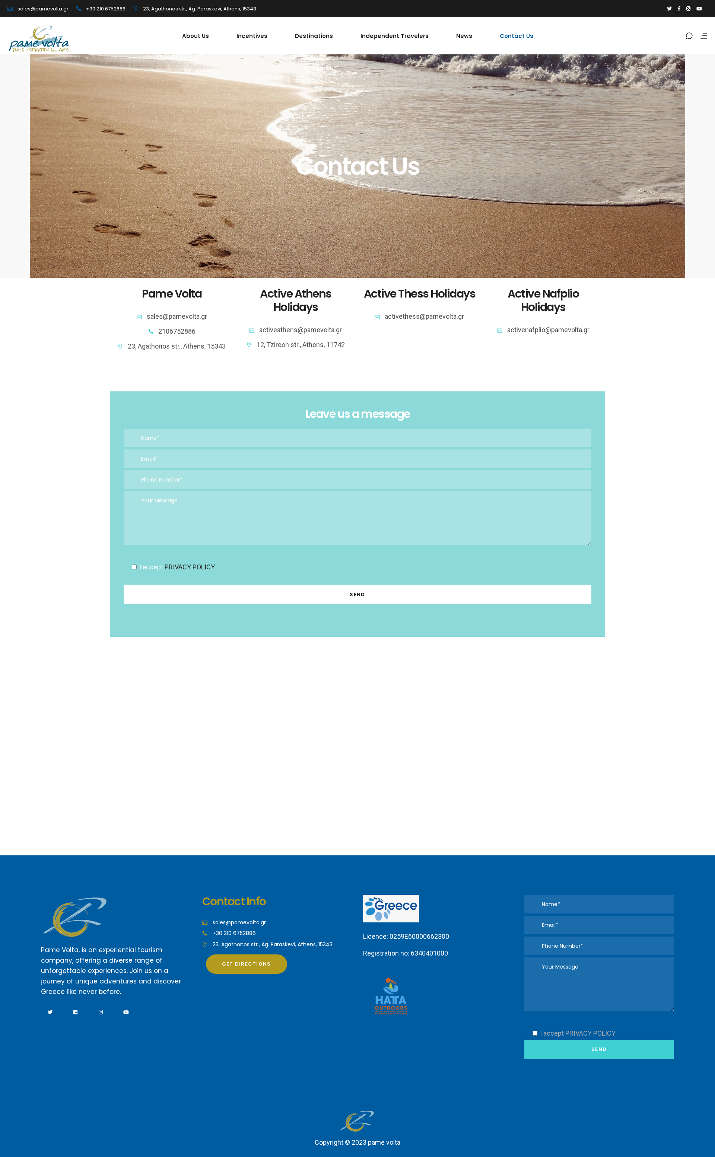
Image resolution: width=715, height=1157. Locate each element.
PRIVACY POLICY (190, 567)
